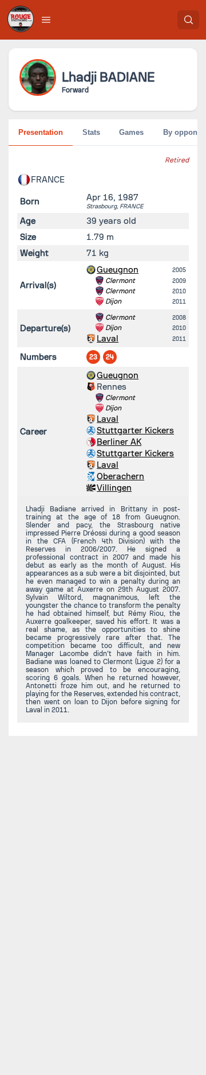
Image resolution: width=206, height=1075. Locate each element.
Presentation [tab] (40, 132)
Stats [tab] (91, 132)
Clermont (120, 281)
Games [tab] (131, 132)
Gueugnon (117, 270)
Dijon (113, 301)
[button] (46, 19)
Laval (107, 338)
